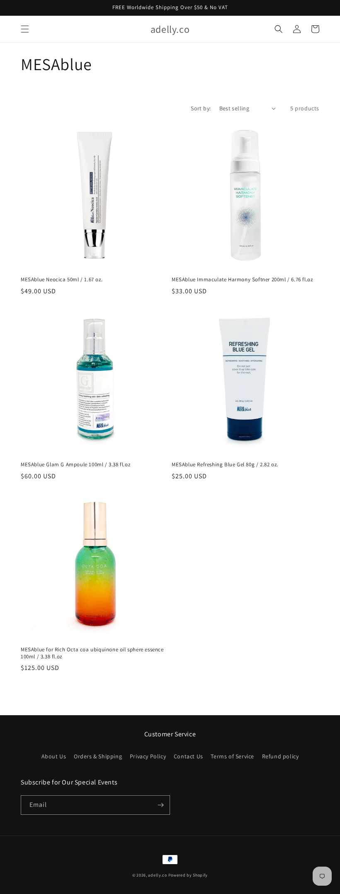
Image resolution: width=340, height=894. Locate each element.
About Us (53, 756)
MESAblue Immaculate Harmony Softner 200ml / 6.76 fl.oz (242, 279)
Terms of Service (232, 756)
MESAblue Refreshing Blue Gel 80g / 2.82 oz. (225, 464)
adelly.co (157, 875)
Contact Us (188, 756)
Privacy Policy (148, 756)
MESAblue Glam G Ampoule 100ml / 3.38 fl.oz (75, 464)
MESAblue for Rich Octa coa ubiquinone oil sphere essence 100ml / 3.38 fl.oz (92, 653)
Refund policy (280, 756)
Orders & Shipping (98, 756)
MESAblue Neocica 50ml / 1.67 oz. (61, 279)
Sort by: (201, 108)
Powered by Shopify (188, 875)
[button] (25, 29)
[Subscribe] (160, 805)
